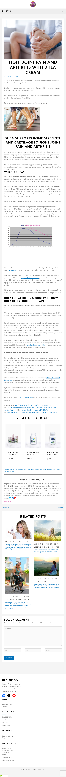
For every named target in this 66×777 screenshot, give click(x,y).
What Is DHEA (22, 607)
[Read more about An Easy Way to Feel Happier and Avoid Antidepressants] (17, 575)
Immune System (44, 587)
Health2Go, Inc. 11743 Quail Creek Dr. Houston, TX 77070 (7, 751)
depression (17, 545)
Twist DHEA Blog (7, 717)
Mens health (13, 607)
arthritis (16, 469)
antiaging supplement (9, 469)
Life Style (26, 605)
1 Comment (7, 544)
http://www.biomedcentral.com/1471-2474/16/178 (33, 405)
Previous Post (5, 507)
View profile (7, 501)
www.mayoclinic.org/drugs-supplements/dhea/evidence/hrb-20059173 (32, 412)
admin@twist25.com (8, 760)
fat (41, 551)
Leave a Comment (38, 549)
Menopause (20, 547)
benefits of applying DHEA (36, 345)
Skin (43, 551)
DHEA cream (36, 469)
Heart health (14, 547)
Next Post (61, 507)
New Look (25, 547)
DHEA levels (11, 270)
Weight (50, 551)
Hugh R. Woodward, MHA (33, 479)
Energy (29, 604)
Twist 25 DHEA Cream (25, 397)
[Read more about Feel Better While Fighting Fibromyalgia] (46, 566)
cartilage (27, 469)
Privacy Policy (6, 725)
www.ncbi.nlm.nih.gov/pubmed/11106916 (33, 410)
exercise (42, 469)
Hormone (21, 605)
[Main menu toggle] (62, 11)
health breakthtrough (51, 469)
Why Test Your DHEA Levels (16, 542)
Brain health (7, 545)
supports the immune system (30, 278)
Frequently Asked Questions (7, 705)
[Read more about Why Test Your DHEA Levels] (18, 529)
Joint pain (11, 471)
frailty (45, 469)
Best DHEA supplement (26, 544)
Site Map (5, 723)
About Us (13, 691)
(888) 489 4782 (7, 757)
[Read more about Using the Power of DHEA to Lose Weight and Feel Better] (47, 530)
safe (17, 607)
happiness (7, 605)
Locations (5, 720)
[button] (10, 11)
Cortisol (31, 469)
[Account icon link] (2, 11)
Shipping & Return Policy (7, 737)
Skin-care (47, 551)
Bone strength (21, 469)
